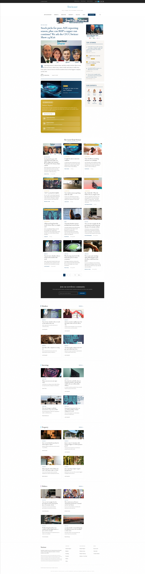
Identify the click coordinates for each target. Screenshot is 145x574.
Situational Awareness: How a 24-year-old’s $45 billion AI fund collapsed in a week (72, 410)
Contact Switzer (96, 553)
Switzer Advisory (90, 1)
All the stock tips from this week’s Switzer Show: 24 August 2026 (52, 225)
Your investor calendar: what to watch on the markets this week (52, 257)
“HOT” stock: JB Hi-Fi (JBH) (51, 193)
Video (84, 14)
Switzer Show (46, 75)
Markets (56, 14)
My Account (96, 548)
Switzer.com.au (76, 1)
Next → (79, 275)
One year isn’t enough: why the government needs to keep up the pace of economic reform (94, 76)
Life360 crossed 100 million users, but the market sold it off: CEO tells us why (73, 323)
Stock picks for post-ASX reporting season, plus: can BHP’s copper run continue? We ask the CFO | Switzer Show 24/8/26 (59, 32)
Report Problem (44, 1)
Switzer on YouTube (83, 556)
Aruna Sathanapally (88, 235)
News (65, 221)
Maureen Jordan (88, 269)
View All (81, 306)
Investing (63, 14)
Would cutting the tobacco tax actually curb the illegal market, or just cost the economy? (50, 529)
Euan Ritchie (66, 236)
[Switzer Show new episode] (72, 20)
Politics (78, 14)
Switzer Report (83, 1)
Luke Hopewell (46, 266)
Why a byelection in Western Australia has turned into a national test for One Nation (73, 503)
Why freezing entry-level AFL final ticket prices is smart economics (72, 257)
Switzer (72, 7)
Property (71, 14)
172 (75, 275)
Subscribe (91, 14)
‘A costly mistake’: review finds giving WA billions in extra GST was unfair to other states (73, 529)
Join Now (82, 293)
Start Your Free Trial (48, 113)
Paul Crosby (66, 267)
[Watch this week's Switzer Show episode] (94, 31)
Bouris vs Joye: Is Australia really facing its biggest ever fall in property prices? (73, 444)
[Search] (100, 15)
